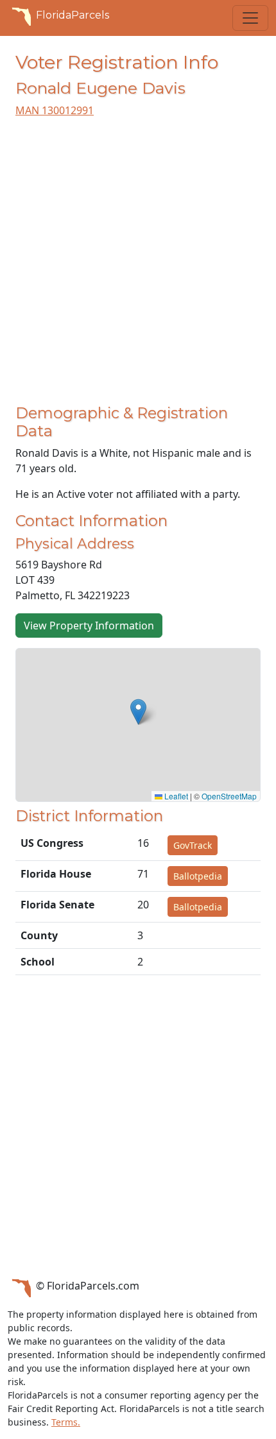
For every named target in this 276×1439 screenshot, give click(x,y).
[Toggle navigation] (250, 18)
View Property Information (89, 625)
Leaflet (175, 795)
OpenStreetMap (229, 795)
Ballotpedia (197, 876)
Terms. (65, 1422)
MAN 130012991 (54, 110)
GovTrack (192, 845)
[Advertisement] (138, 266)
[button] (138, 712)
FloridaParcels (72, 15)
